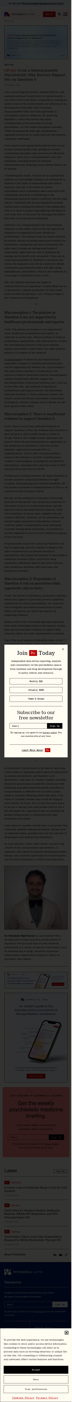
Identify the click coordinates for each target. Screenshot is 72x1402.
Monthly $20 (36, 681)
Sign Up (55, 726)
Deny (36, 1379)
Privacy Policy (47, 1397)
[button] (66, 1332)
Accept (36, 1370)
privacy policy (50, 732)
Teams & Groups (36, 698)
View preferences (36, 1389)
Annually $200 (36, 690)
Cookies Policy (23, 1397)
